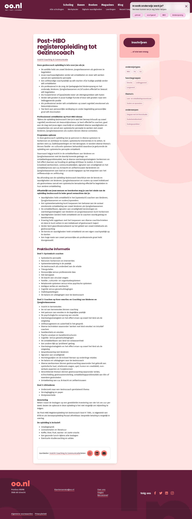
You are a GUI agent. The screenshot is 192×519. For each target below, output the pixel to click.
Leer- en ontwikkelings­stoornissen (139, 99)
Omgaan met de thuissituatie (137, 114)
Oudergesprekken (133, 124)
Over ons (101, 489)
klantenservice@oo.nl (64, 489)
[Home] (13, 7)
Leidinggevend (141, 83)
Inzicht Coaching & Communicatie (52, 59)
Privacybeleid (41, 514)
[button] (90, 453)
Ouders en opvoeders (134, 103)
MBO (128, 72)
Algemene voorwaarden (22, 514)
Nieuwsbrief (102, 495)
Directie (129, 83)
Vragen (100, 492)
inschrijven (139, 42)
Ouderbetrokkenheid (134, 119)
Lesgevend (131, 87)
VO (140, 72)
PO (135, 72)
